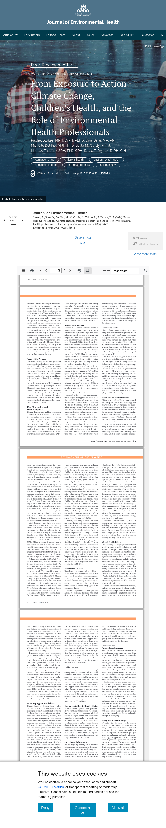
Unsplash (39, 199)
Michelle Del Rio (52, 145)
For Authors (32, 35)
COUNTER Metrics (51, 786)
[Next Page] (64, 270)
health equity (108, 164)
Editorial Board (55, 35)
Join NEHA (127, 35)
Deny (47, 807)
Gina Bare (100, 140)
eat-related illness (79, 164)
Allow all (120, 807)
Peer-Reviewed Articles (54, 64)
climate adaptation (46, 164)
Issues (90, 35)
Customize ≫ (85, 810)
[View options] (23, 270)
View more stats (145, 254)
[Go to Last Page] (70, 270)
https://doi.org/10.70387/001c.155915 (82, 173)
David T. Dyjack (105, 151)
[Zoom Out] (104, 270)
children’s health (74, 159)
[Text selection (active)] (88, 270)
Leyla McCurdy (92, 145)
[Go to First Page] (40, 270)
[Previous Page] (46, 270)
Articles (8, 35)
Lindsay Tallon (56, 151)
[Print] (32, 270)
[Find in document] (146, 270)
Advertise (107, 35)
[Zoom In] (108, 270)
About (76, 35)
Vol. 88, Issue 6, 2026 (45, 74)
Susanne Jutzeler (21, 199)
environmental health (106, 159)
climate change (44, 159)
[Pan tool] (79, 270)
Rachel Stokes (57, 140)
